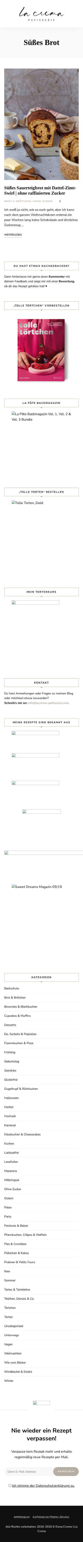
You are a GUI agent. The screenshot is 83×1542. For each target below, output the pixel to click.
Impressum (22, 1517)
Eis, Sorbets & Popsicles (20, 1034)
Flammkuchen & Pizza (18, 1043)
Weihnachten (12, 1353)
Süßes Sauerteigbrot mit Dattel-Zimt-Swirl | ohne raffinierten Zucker (40, 190)
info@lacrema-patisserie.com (48, 703)
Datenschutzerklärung (51, 1517)
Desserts (10, 1025)
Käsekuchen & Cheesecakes (22, 1134)
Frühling (9, 1052)
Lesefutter (11, 1162)
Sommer (10, 1280)
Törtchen (10, 1308)
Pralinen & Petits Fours (19, 1262)
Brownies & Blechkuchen (20, 1007)
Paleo (8, 1207)
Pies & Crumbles (15, 1244)
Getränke (10, 1071)
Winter (8, 1381)
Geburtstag (11, 1061)
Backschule (11, 988)
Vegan (8, 1344)
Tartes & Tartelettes (17, 1290)
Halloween (11, 1098)
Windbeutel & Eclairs (18, 1372)
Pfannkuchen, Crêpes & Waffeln (25, 1235)
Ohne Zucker (43, 201)
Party (7, 1217)
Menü (75, 14)
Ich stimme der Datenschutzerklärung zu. (43, 1485)
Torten (8, 1317)
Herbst (8, 1107)
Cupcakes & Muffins (17, 1016)
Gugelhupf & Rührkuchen (21, 1089)
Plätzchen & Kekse (16, 1253)
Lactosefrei (11, 1153)
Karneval (10, 1125)
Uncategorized (13, 1326)
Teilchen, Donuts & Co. (19, 1299)
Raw (7, 1271)
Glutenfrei (10, 1080)
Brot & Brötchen (17, 201)
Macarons (10, 1171)
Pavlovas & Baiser (16, 1226)
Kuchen (9, 1144)
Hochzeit (10, 1116)
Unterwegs (11, 1335)
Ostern (8, 1198)
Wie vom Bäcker (15, 1363)
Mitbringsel (11, 1180)
